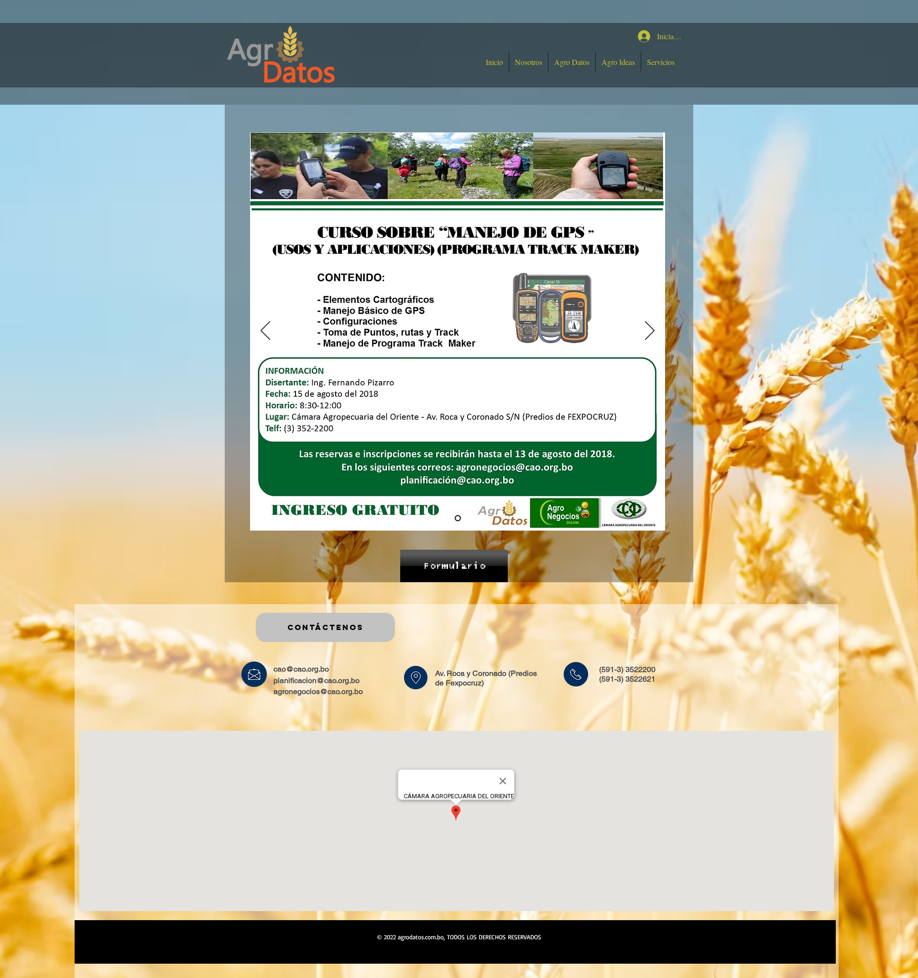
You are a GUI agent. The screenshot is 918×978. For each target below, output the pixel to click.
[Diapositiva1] (458, 518)
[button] (571, 62)
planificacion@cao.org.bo (316, 680)
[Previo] (265, 331)
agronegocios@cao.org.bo (318, 691)
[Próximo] (650, 331)
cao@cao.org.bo (301, 669)
